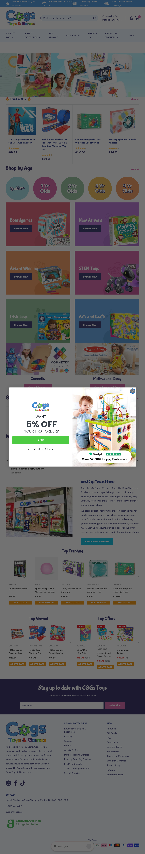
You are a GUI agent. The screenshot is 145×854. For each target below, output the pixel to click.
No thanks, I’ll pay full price (41, 449)
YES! (41, 440)
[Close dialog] (132, 391)
